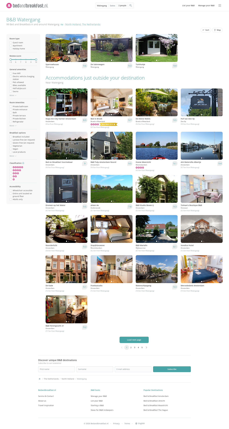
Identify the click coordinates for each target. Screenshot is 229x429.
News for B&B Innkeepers (102, 410)
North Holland (73, 24)
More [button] (12, 95)
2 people (122, 5)
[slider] (11, 59)
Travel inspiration (46, 405)
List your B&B (97, 401)
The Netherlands (91, 24)
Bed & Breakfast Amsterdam (156, 396)
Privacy (116, 423)
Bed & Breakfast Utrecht (154, 401)
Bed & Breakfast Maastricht (156, 405)
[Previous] (49, 48)
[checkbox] (11, 42)
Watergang (102, 5)
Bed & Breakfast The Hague (156, 410)
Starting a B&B (97, 405)
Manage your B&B (99, 396)
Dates (112, 5)
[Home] (39, 379)
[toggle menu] (219, 5)
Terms (127, 423)
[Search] (131, 5)
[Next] (83, 48)
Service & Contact (46, 396)
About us (42, 401)
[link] (27, 5)
